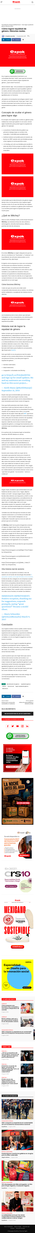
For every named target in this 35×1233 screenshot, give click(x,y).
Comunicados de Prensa (7, 1029)
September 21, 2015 (11, 390)
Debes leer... (4, 1051)
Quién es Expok (17, 1226)
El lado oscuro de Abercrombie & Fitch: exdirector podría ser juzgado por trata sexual (10, 1081)
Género (4, 686)
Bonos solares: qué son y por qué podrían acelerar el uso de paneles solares (10, 1020)
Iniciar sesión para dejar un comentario (17, 713)
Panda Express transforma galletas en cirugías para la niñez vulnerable (17, 1154)
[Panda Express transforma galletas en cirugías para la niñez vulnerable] (17, 1140)
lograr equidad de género (21, 686)
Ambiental (4, 1003)
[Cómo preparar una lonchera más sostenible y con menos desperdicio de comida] (27, 1008)
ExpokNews (4, 1126)
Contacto (12, 1228)
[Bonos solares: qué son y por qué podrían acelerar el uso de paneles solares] (27, 1021)
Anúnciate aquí (26, 1226)
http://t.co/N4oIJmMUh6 (18, 375)
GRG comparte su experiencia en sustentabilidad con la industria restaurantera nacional (16, 1032)
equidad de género (26, 684)
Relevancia (5, 688)
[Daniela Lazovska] (3, 36)
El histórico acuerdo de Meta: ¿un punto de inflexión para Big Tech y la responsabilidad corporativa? (10, 1069)
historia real (11, 686)
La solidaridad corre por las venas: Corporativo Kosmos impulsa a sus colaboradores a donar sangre (13, 1216)
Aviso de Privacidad (20, 1228)
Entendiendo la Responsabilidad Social (11, 24)
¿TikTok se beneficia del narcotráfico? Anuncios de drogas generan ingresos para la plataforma (10, 1055)
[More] (23, 39)
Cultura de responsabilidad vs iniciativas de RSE (26, 703)
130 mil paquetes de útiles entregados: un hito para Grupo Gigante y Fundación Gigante (17, 1185)
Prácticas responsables (7, 1151)
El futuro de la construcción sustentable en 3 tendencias (8, 703)
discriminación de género (13, 684)
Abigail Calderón (6, 1157)
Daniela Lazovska (10, 36)
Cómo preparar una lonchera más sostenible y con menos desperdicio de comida (10, 1008)
